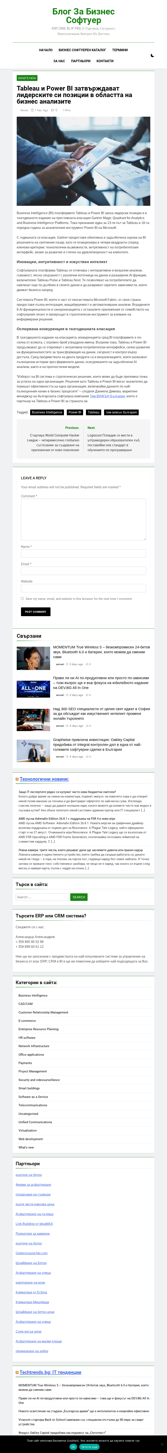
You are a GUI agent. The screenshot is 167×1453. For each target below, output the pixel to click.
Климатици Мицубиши (32, 1302)
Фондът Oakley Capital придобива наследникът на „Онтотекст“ (62, 1433)
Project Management (33, 1071)
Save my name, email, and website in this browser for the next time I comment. (79, 599)
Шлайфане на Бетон (31, 1263)
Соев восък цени (28, 1331)
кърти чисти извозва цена (35, 1204)
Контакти (105, 61)
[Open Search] (145, 55)
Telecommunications (33, 1105)
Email (26, 564)
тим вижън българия (121, 412)
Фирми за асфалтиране (33, 1184)
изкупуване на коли (30, 1282)
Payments (25, 1063)
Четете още (89, 1447)
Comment (29, 496)
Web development (31, 1139)
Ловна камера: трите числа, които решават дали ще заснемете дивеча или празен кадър (81, 850)
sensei (24, 110)
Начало (46, 50)
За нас (59, 61)
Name (26, 547)
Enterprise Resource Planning (38, 1029)
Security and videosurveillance (39, 1080)
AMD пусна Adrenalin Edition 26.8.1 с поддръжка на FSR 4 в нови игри (67, 819)
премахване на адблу (32, 1351)
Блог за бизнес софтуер (83, 15)
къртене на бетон (29, 1175)
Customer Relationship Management (43, 1012)
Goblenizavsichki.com (31, 1253)
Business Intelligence (47, 412)
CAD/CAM (26, 1004)
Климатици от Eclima (31, 1292)
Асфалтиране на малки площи (39, 1341)
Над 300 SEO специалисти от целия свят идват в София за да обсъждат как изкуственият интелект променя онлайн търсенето (101, 714)
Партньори (80, 61)
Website (26, 581)
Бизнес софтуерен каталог (82, 50)
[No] (162, 1444)
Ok (73, 1447)
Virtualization (28, 1130)
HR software (27, 1038)
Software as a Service (33, 1097)
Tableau (93, 412)
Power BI (75, 412)
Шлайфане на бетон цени (35, 1312)
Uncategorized (28, 1114)
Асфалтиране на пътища (34, 1214)
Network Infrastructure (34, 1046)
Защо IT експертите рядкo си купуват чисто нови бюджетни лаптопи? (67, 792)
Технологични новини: (44, 779)
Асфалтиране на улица (33, 1273)
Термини (120, 50)
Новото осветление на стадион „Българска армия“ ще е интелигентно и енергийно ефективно (84, 1411)
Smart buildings (29, 1088)
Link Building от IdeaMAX (34, 1224)
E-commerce (27, 1021)
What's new (27, 78)
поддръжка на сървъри (33, 1194)
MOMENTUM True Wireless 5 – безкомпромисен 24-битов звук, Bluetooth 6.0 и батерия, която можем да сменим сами (101, 652)
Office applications (31, 1055)
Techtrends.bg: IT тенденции (50, 1372)
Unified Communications (35, 1122)
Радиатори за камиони (33, 1233)
